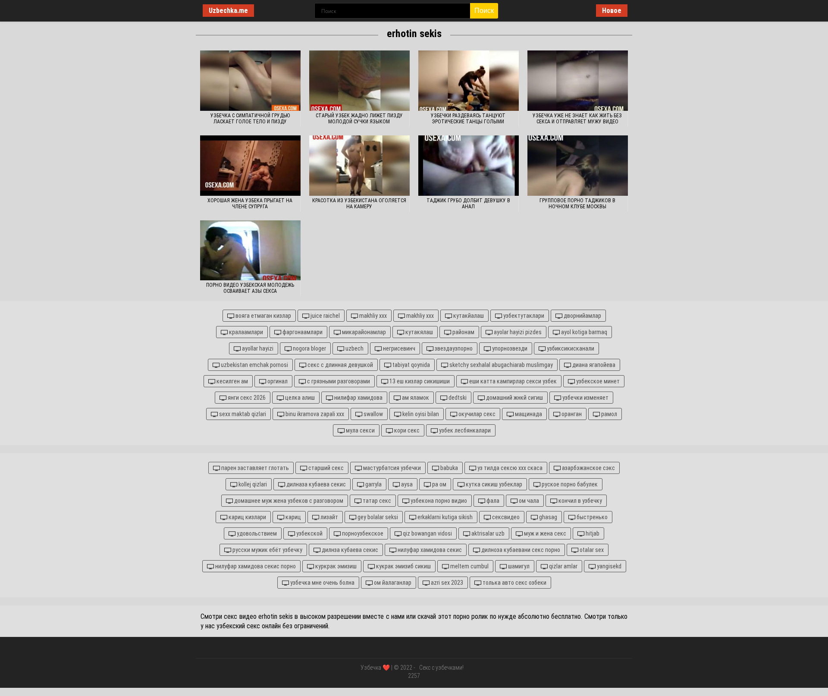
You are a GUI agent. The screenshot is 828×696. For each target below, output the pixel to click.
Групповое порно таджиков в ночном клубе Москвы (577, 204)
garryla (373, 484)
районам (462, 332)
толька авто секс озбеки (513, 582)
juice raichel (324, 315)
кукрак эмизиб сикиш (403, 566)
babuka (448, 467)
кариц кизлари (246, 517)
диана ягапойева (593, 364)
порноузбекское (362, 533)
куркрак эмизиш (335, 566)
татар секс (376, 500)
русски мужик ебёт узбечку (266, 549)
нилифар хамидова (358, 397)
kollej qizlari (252, 484)
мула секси (360, 430)
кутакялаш (418, 332)
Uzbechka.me (228, 10)
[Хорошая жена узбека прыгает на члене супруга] (250, 165)
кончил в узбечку (579, 500)
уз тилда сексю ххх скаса (509, 467)
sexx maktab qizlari (242, 414)
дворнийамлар (581, 315)
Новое (611, 10)
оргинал (277, 381)
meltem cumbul (469, 566)
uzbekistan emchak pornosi (254, 364)
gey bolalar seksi (377, 517)
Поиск (484, 10)
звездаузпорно (453, 348)
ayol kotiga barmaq (583, 332)
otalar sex (591, 549)
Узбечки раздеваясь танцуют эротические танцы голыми (468, 119)
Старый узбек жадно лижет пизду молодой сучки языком (359, 119)
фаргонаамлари (302, 332)
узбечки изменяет (584, 397)
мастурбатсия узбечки (391, 467)
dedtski (457, 397)
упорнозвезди (509, 348)
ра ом (438, 484)
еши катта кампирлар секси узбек (512, 381)
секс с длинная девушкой (339, 364)
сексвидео (505, 517)
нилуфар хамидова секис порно (255, 566)
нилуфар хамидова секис (429, 549)
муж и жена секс (544, 533)
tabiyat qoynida (410, 364)
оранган (571, 414)
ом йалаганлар (392, 582)
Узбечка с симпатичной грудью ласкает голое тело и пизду (250, 119)
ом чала (528, 500)
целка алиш (299, 397)
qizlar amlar (562, 566)
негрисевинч (398, 348)
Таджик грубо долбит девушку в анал (468, 204)
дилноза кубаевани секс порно (520, 549)
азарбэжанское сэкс (588, 467)
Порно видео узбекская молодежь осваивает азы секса (250, 288)
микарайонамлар (363, 332)
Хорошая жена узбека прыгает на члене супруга (249, 204)
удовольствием (256, 533)
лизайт (328, 517)
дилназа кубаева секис (315, 484)
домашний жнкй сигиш (514, 397)
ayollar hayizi (257, 348)
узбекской (309, 533)
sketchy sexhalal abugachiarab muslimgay (500, 364)
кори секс (406, 430)
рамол (608, 414)
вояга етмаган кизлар (262, 315)
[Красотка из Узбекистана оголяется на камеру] (359, 165)
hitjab (591, 533)
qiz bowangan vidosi (426, 533)
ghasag (547, 517)
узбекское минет (597, 381)
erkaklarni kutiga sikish (444, 517)
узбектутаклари (523, 315)
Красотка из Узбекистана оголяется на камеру (359, 204)
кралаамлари (245, 332)
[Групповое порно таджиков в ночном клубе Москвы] (577, 165)
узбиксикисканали (570, 348)
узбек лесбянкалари (464, 430)
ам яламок (415, 397)
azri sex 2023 (446, 582)
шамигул (518, 566)
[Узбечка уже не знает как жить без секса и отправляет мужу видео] (577, 80)
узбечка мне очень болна (321, 582)
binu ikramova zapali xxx (314, 414)
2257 (414, 675)
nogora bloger (309, 348)
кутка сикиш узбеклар (493, 484)
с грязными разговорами (338, 381)
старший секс (325, 467)
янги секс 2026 (246, 397)
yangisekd (608, 566)
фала (492, 500)
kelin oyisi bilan (420, 414)
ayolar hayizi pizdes (517, 332)
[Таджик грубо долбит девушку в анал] (468, 165)
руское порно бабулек (569, 484)
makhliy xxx (372, 315)
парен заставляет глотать (254, 467)
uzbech (354, 348)
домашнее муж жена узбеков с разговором (288, 500)
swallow (372, 414)
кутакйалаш (468, 315)
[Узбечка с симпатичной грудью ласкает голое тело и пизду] (250, 80)
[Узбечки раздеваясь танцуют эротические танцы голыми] (468, 80)
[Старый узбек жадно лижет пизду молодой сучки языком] (359, 80)
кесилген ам (231, 381)
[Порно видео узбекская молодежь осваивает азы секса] (250, 250)
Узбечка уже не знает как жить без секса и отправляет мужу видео (577, 119)
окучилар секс (476, 414)
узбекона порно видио (438, 500)
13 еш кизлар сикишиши (419, 381)
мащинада (528, 414)
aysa (406, 484)
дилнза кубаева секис (349, 549)
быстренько (591, 517)
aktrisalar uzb (487, 533)
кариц (292, 517)
